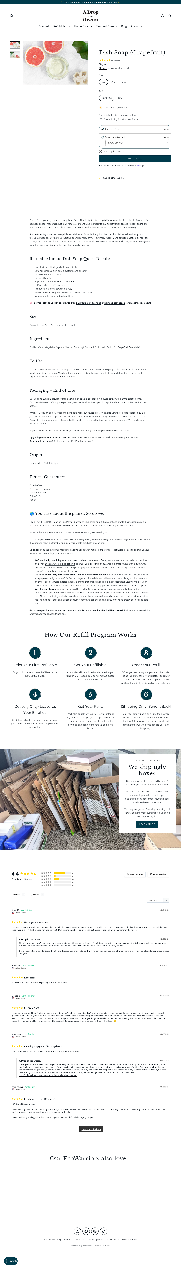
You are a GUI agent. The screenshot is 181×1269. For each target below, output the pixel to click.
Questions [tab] (35, 894)
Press (77, 1240)
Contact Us (49, 1240)
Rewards (68, 1240)
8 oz (103, 82)
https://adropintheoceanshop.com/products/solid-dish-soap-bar (48, 1075)
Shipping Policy (96, 1240)
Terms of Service (128, 1240)
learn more (147, 824)
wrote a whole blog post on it (60, 564)
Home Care (81, 26)
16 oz (113, 82)
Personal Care (105, 26)
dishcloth (135, 369)
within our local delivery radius (54, 430)
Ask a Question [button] (136, 874)
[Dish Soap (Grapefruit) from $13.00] (108, 192)
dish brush (121, 369)
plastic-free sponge (105, 369)
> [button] (91, 1129)
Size (101, 75)
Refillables (60, 26)
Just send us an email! (135, 610)
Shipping (103, 68)
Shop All (44, 26)
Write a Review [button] (160, 874)
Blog (124, 26)
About (135, 26)
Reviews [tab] (17, 894)
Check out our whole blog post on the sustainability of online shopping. (111, 585)
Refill (101, 91)
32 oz (124, 82)
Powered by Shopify (102, 1246)
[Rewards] (11, 1261)
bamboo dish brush (114, 303)
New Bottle (106, 98)
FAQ (84, 1240)
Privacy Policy (112, 1240)
